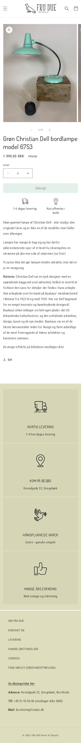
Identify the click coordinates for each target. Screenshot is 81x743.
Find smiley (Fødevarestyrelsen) (32, 667)
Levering (14, 639)
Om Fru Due (16, 620)
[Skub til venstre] (31, 129)
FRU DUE (35, 735)
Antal (6, 165)
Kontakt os (16, 630)
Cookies (14, 658)
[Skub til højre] (49, 129)
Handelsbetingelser (23, 649)
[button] (5, 8)
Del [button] (10, 359)
